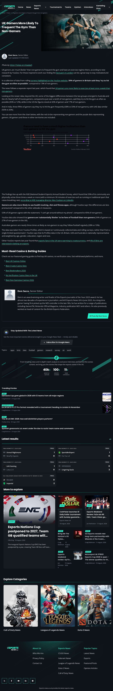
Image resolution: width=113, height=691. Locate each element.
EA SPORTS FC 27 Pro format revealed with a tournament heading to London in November (41, 407)
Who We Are (38, 653)
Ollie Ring (11, 540)
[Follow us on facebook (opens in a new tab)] (11, 680)
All (110, 439)
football (32, 350)
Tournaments (56, 7)
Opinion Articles (90, 668)
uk (63, 350)
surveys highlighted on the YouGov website (49, 80)
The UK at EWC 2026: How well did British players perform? (27, 419)
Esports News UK (65, 520)
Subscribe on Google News (58, 342)
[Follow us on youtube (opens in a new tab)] (18, 680)
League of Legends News (53, 630)
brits (18, 350)
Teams (68, 7)
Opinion (77, 7)
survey (57, 350)
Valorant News (64, 658)
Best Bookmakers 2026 (16, 270)
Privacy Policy (38, 658)
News (28, 7)
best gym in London (64, 72)
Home (20, 7)
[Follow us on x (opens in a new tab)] (4, 680)
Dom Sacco (12, 55)
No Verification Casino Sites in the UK (21, 275)
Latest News (89, 653)
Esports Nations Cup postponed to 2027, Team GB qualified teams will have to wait (28, 533)
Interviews (88, 7)
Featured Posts (90, 663)
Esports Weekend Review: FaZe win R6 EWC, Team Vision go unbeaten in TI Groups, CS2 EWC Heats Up (97, 517)
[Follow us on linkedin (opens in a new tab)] (25, 680)
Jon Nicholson (91, 524)
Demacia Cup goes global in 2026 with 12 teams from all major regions (33, 396)
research (49, 350)
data (24, 350)
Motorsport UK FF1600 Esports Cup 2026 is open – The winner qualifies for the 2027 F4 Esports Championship (97, 559)
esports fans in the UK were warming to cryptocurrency (62, 240)
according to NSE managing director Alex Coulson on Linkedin (47, 200)
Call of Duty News (12, 630)
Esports (87, 658)
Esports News (37, 7)
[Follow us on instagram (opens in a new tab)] (32, 680)
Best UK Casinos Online (16, 261)
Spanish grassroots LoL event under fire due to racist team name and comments (37, 428)
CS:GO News (63, 653)
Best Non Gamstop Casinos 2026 (20, 280)
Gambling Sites (100, 7)
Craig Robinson (61, 543)
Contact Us (37, 663)
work (69, 350)
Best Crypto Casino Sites (16, 266)
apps (12, 350)
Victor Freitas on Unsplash (21, 65)
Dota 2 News (84, 630)
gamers (40, 350)
